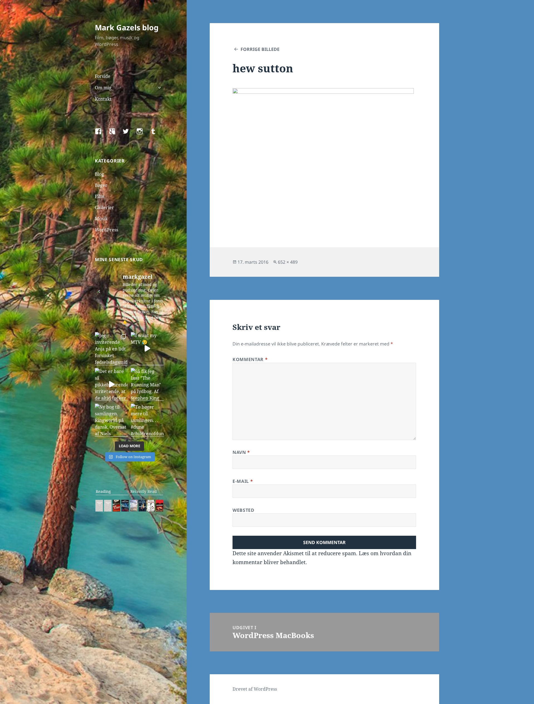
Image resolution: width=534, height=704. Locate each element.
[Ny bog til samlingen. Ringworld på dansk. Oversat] (111, 420)
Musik (101, 219)
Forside (102, 76)
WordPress (106, 230)
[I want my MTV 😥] (147, 348)
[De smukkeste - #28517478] (151, 506)
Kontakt (103, 99)
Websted (243, 510)
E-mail (243, 481)
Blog (99, 174)
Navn (241, 452)
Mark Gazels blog (127, 27)
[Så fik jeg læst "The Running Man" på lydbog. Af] (147, 384)
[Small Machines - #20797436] (108, 506)
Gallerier (104, 207)
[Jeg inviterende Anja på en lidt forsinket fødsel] (111, 348)
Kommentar (250, 359)
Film (99, 196)
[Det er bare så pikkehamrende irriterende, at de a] (111, 384)
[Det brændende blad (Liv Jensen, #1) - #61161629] (142, 506)
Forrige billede (260, 49)
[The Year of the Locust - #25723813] (99, 506)
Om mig (103, 88)
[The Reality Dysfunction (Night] (125, 506)
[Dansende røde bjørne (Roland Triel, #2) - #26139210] (159, 506)
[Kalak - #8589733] (133, 506)
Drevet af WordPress (255, 689)
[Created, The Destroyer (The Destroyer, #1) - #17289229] (116, 506)
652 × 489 (288, 262)
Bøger (101, 185)
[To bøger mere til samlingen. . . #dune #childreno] (147, 420)
